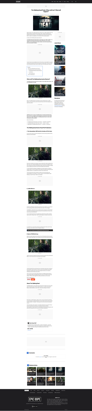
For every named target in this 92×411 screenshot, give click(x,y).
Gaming (68, 1)
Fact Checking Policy (32, 392)
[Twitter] (30, 328)
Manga (60, 1)
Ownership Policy (50, 392)
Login (31, 390)
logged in (40, 356)
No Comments (53, 14)
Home (52, 1)
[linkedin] (32, 328)
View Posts (29, 330)
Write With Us (26, 390)
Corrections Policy (39, 392)
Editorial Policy (63, 390)
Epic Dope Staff (37, 14)
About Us (38, 390)
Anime (57, 1)
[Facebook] (28, 328)
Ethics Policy (45, 392)
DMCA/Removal (58, 390)
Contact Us (42, 390)
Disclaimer (52, 390)
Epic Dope (27, 409)
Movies (65, 1)
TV (62, 1)
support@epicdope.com (58, 105)
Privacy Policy (47, 390)
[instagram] (29, 328)
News (55, 1)
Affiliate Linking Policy (57, 392)
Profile (34, 390)
